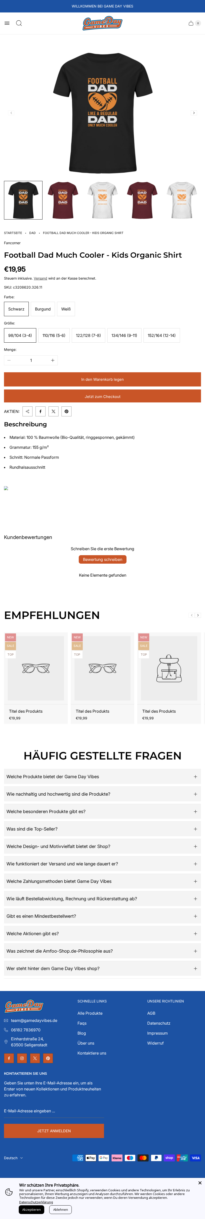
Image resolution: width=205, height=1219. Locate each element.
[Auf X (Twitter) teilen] (53, 411)
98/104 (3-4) (20, 335)
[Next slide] (194, 112)
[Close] (200, 1182)
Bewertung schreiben (102, 559)
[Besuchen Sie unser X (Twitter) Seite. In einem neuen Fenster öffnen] (35, 1058)
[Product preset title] (36, 668)
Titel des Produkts (25, 711)
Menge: (10, 349)
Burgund (43, 308)
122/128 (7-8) (88, 335)
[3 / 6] (102, 200)
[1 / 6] (23, 200)
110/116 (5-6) (54, 335)
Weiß (66, 308)
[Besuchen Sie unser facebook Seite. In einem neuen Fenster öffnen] (9, 1058)
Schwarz (16, 308)
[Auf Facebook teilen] (41, 411)
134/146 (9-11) (124, 335)
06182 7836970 (25, 1029)
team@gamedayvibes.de (34, 1020)
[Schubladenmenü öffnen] (7, 23)
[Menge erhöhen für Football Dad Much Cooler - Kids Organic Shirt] (53, 360)
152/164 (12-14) (162, 335)
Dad (32, 233)
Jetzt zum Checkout (102, 396)
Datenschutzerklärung (36, 1202)
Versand (40, 278)
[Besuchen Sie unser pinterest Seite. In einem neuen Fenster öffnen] (48, 1058)
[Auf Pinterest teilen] (67, 411)
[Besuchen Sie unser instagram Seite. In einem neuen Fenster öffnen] (22, 1058)
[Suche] (19, 23)
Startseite (13, 233)
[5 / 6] (181, 200)
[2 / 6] (63, 200)
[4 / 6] (142, 200)
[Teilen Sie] (27, 411)
